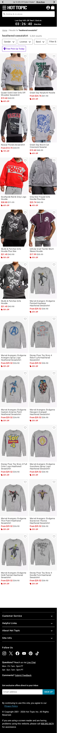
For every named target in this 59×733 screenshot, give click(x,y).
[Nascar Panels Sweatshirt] (14, 123)
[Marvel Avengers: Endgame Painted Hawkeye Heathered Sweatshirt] (43, 280)
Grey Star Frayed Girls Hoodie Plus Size (40, 198)
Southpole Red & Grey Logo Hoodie (13, 198)
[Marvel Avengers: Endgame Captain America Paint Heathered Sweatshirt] (14, 388)
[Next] (54, 2)
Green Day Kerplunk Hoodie (42, 93)
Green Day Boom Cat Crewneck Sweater (39, 146)
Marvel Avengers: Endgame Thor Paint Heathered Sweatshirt (13, 520)
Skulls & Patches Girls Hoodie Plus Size (11, 250)
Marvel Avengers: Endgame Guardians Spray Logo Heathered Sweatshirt (42, 466)
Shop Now (40, 2)
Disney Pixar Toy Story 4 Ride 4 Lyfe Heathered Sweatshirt (41, 357)
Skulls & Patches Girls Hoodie (11, 302)
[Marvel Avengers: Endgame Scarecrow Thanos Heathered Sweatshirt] (43, 497)
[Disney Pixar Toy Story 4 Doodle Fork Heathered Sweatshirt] (43, 551)
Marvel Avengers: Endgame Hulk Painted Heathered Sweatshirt (13, 575)
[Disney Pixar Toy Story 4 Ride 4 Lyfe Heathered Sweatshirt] (43, 334)
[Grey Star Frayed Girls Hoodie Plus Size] (43, 176)
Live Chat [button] (31, 662)
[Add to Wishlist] (25, 56)
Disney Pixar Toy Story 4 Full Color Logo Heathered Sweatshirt (14, 466)
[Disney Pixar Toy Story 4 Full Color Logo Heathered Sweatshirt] (14, 443)
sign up (48, 692)
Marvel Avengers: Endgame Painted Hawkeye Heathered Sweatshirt (42, 303)
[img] (4, 653)
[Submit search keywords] (4, 14)
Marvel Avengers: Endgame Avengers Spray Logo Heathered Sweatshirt (13, 357)
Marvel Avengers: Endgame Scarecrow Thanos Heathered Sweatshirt (42, 520)
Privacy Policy (11, 706)
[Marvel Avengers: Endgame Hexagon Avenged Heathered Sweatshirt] (43, 388)
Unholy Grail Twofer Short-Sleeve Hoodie (42, 250)
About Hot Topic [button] (11, 630)
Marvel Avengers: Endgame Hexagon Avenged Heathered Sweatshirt (42, 412)
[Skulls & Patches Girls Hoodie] (14, 280)
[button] (3, 7)
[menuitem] (53, 7)
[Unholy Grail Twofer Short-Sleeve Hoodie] (43, 228)
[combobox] (28, 14)
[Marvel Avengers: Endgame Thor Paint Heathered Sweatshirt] (14, 497)
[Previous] (2, 2)
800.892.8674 (47, 723)
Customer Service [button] (12, 616)
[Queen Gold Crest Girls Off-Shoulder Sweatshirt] (14, 71)
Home (4, 30)
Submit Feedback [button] (23, 675)
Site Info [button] (7, 638)
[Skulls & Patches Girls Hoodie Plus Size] (14, 228)
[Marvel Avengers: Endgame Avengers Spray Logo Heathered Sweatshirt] (14, 334)
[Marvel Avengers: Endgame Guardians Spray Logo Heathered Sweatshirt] (43, 443)
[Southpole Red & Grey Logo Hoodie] (14, 176)
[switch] (14, 49)
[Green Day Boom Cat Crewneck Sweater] (43, 123)
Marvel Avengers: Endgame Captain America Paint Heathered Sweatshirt (13, 412)
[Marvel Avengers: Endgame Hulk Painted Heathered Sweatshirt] (14, 551)
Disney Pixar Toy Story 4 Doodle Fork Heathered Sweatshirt (41, 575)
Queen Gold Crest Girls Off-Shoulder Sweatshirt (13, 94)
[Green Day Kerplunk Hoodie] (43, 71)
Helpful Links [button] (9, 623)
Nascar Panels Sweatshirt (13, 145)
